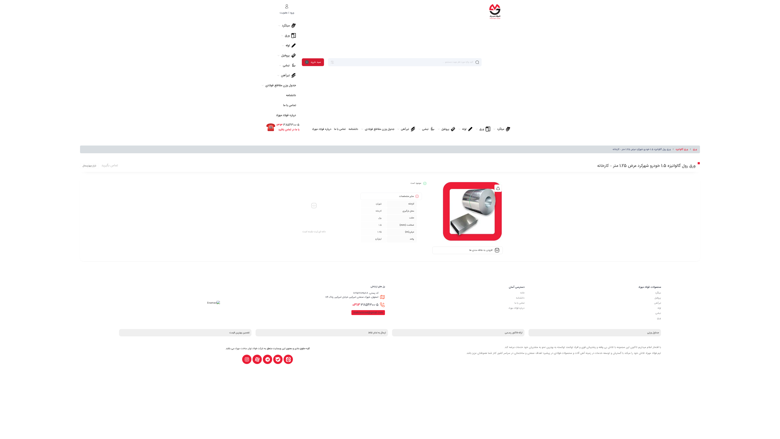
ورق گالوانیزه (682, 149)
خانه (522, 293)
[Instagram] (246, 359)
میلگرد (658, 293)
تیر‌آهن (657, 303)
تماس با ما (519, 303)
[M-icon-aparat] (257, 359)
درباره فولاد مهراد (516, 308)
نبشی (658, 313)
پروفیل (657, 298)
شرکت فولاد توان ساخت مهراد (249, 349)
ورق (695, 149)
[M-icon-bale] (278, 359)
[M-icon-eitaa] (288, 359)
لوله (659, 308)
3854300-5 (365, 305)
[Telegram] (267, 359)
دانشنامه (520, 298)
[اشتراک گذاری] (498, 188)
